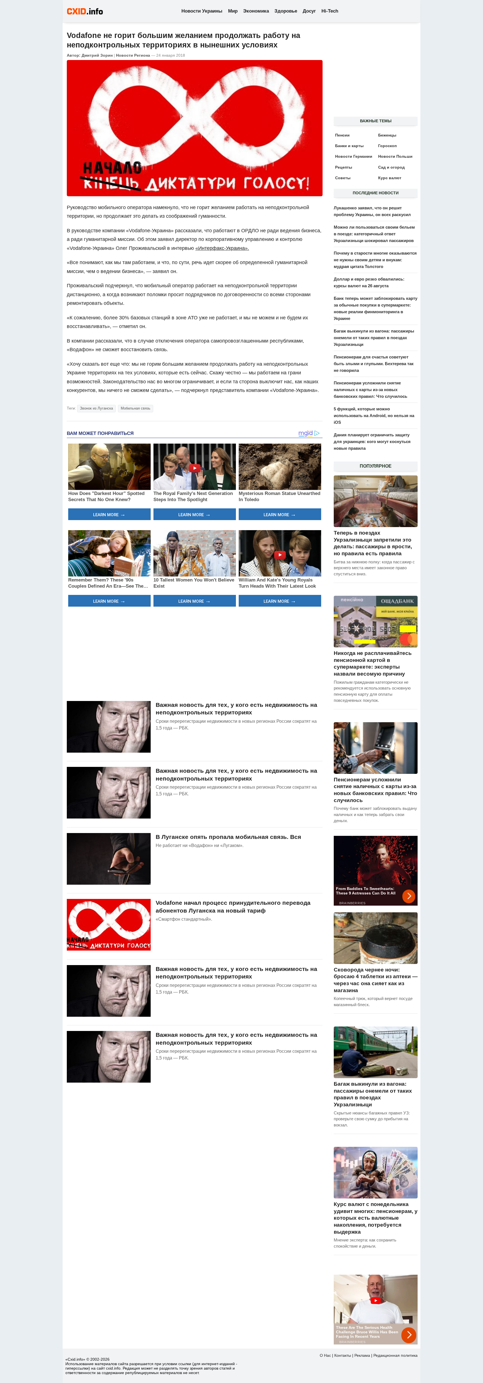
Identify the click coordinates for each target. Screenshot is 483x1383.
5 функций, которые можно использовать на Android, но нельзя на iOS (374, 415)
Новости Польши (395, 156)
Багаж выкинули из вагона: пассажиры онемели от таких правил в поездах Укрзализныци (374, 338)
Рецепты (343, 167)
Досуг (309, 11)
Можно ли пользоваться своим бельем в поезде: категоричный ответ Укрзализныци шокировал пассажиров (374, 234)
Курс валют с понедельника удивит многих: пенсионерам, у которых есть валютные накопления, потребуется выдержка (376, 1218)
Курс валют (389, 178)
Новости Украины (201, 11)
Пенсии (342, 135)
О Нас (325, 1355)
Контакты (342, 1355)
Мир (233, 11)
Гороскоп (387, 145)
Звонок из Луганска (96, 408)
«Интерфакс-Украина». (222, 248)
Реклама (362, 1355)
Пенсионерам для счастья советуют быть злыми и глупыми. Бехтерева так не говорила (374, 364)
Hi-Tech (329, 11)
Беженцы (387, 135)
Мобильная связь (135, 408)
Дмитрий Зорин (97, 55)
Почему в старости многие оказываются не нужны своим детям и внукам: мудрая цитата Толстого (375, 260)
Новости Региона (133, 55)
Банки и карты (349, 145)
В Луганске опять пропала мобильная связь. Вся (228, 837)
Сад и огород (391, 167)
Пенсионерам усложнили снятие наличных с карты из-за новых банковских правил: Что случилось (370, 390)
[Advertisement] (195, 653)
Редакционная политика (395, 1355)
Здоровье (285, 11)
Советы (343, 178)
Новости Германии (353, 156)
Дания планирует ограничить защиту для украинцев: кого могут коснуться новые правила (372, 441)
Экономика (256, 11)
